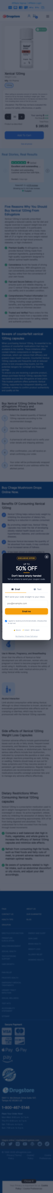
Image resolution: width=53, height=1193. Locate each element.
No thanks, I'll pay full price (26, 636)
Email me (26, 611)
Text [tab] (39, 589)
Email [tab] (17, 589)
